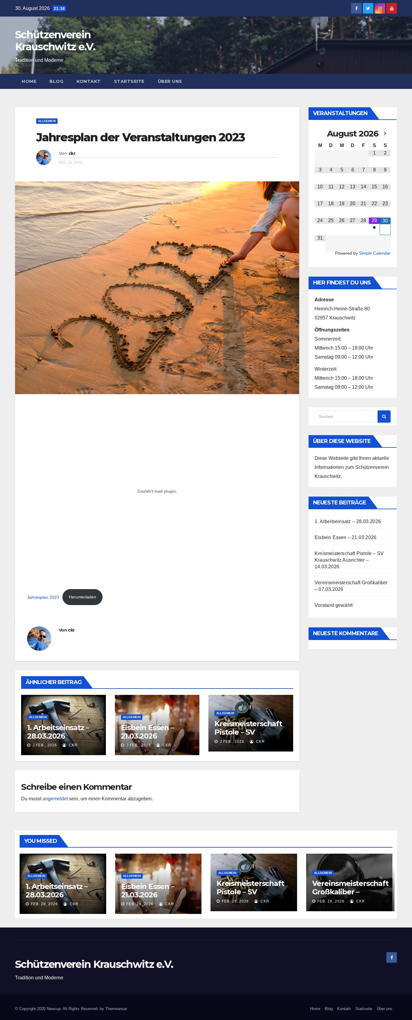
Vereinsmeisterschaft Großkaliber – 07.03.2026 (350, 892)
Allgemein (47, 121)
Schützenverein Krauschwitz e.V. (55, 40)
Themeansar (116, 1008)
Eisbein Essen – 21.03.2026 (147, 731)
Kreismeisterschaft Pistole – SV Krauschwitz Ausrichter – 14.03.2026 (349, 560)
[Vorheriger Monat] (320, 133)
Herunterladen (82, 597)
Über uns (170, 81)
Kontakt (89, 81)
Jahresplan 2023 (43, 597)
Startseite (129, 81)
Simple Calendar (375, 253)
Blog (56, 81)
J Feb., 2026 (44, 745)
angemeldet (55, 798)
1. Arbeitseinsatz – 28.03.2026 (58, 731)
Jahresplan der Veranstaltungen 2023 (140, 137)
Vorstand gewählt (334, 605)
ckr (71, 153)
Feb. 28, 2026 (44, 904)
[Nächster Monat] (385, 133)
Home (29, 81)
